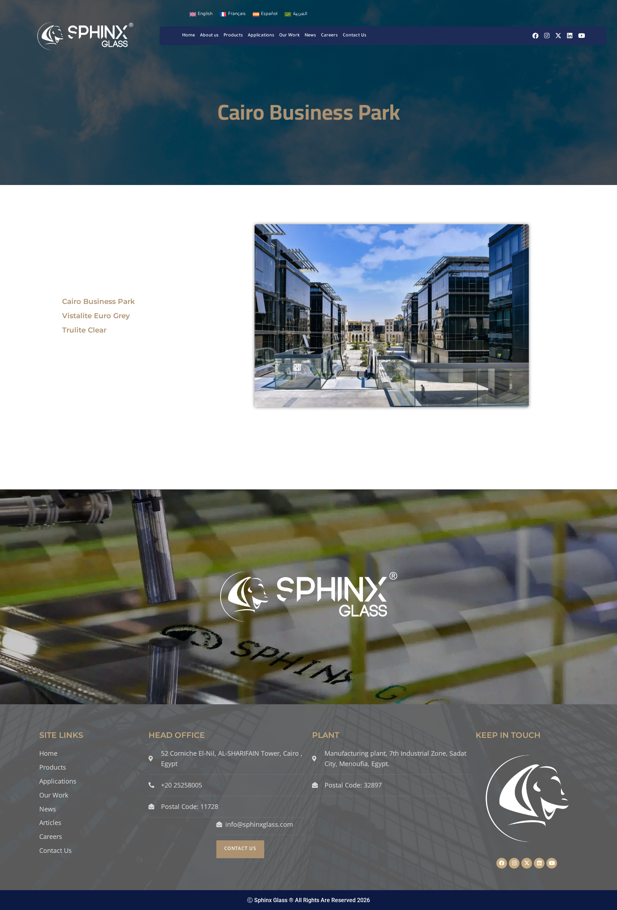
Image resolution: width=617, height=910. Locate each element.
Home (188, 35)
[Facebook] (535, 35)
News (310, 35)
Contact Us (354, 35)
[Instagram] (547, 35)
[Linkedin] (570, 35)
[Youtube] (581, 35)
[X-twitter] (558, 35)
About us (209, 35)
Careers (329, 35)
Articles (50, 822)
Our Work (289, 35)
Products (233, 35)
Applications (261, 35)
